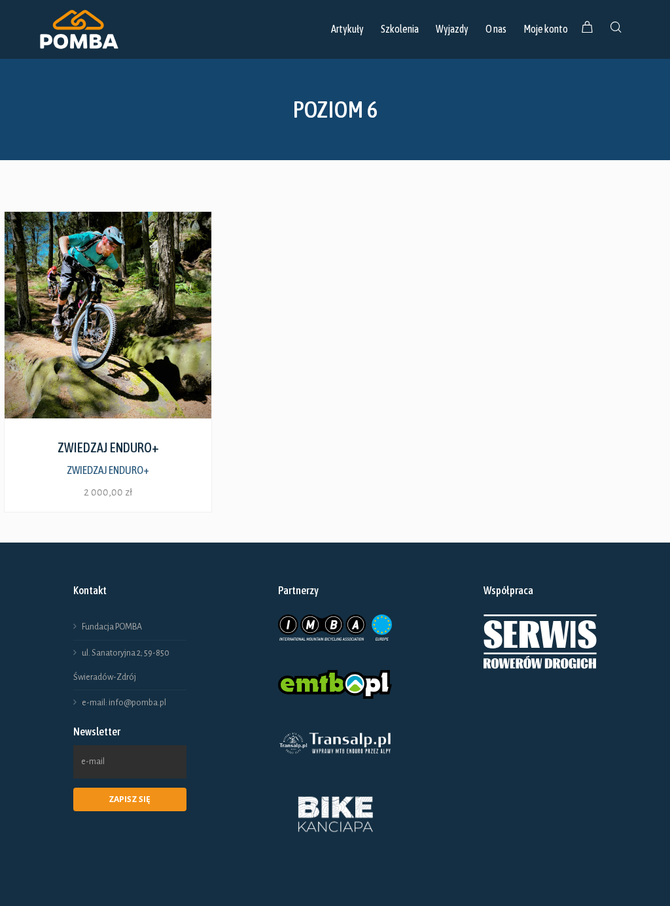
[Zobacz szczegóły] (108, 315)
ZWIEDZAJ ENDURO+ (108, 470)
